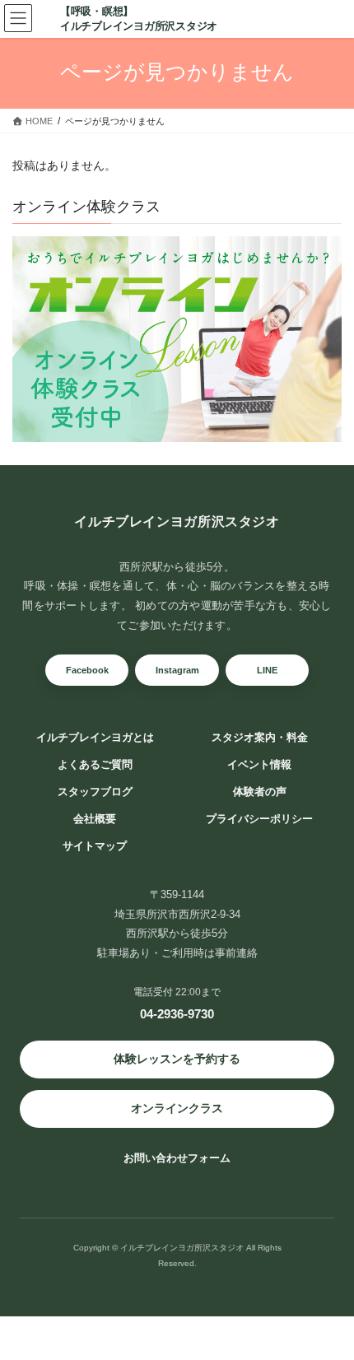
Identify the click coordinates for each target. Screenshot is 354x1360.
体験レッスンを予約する (177, 1058)
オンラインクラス (177, 1108)
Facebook (87, 670)
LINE (267, 670)
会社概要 (94, 819)
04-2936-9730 (177, 1014)
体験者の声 (259, 792)
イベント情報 (259, 765)
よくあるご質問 (95, 765)
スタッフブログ (95, 792)
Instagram (177, 670)
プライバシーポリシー (259, 819)
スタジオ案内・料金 (260, 737)
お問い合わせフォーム (177, 1158)
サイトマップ (95, 846)
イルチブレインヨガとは (95, 737)
